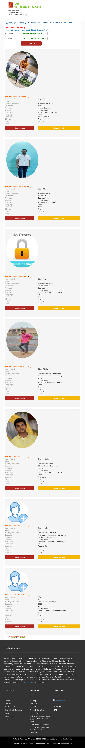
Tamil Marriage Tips (37, 707)
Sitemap (33, 701)
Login (7, 713)
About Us (33, 704)
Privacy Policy (35, 713)
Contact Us (9, 716)
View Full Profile (59, 128)
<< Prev (12, 638)
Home (7, 701)
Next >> (22, 638)
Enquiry (8, 704)
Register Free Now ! (27, 682)
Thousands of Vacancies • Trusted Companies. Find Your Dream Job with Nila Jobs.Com (40, 728)
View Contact (19, 128)
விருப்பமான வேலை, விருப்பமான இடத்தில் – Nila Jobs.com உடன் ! (40, 719)
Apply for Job (10, 707)
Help (7, 719)
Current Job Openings (14, 710)
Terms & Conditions (37, 710)
